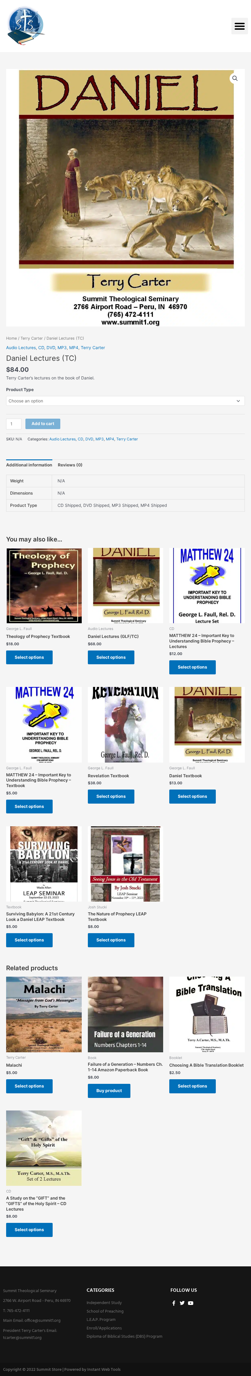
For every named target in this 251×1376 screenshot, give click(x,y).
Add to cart (43, 423)
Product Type (20, 389)
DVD (51, 347)
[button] (239, 26)
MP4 (73, 347)
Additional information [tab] (29, 464)
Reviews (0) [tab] (70, 464)
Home (11, 338)
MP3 (62, 347)
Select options (29, 657)
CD (41, 347)
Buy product (109, 1090)
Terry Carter (32, 338)
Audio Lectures (21, 347)
